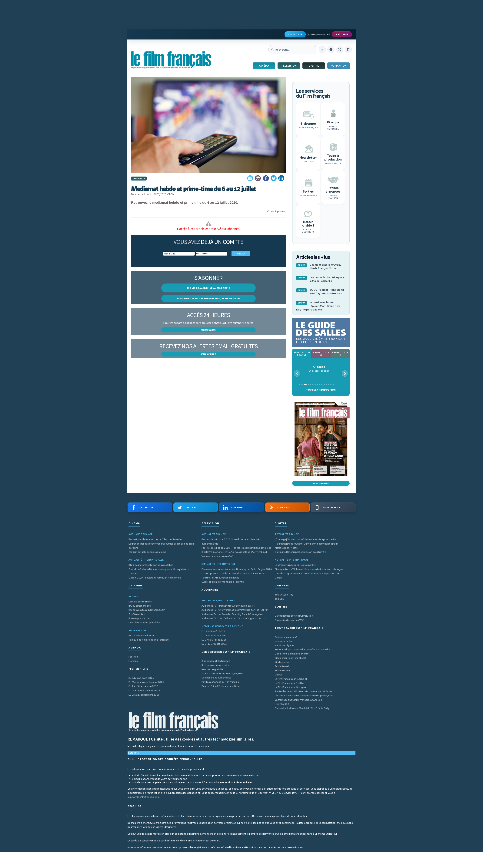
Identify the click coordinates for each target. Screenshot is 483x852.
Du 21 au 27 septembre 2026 (144, 694)
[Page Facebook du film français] (331, 49)
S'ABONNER (341, 34)
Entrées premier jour (139, 618)
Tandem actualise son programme (147, 552)
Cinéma (264, 65)
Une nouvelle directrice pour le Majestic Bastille (321, 279)
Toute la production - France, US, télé (222, 673)
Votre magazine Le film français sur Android (298, 699)
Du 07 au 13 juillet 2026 (214, 639)
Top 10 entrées (136, 614)
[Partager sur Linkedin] (281, 178)
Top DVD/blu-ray (284, 594)
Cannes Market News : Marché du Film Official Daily (302, 708)
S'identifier (295, 34)
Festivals (133, 656)
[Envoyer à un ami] (250, 178)
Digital (314, 65)
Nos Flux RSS (282, 704)
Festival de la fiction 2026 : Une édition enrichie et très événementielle (231, 541)
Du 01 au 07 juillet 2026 (214, 643)
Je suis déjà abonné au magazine (208, 288)
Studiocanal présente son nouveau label (150, 565)
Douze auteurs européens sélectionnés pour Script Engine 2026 (237, 569)
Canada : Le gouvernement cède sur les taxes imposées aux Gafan (307, 575)
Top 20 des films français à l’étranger (148, 639)
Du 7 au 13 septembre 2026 (143, 686)
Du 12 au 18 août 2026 (213, 631)
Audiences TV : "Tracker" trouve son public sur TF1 (228, 605)
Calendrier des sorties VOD (289, 620)
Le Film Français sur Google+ (290, 687)
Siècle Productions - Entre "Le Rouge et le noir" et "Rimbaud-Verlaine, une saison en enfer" (235, 554)
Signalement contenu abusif (290, 658)
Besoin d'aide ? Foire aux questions (221, 686)
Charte (278, 674)
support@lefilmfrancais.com (144, 797)
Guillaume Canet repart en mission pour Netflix (300, 552)
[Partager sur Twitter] (273, 178)
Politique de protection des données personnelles (302, 649)
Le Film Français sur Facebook (291, 679)
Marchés (133, 661)
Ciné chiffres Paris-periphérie (144, 622)
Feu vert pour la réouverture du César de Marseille (155, 539)
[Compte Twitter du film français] (339, 49)
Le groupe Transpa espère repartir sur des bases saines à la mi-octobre (162, 545)
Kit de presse (282, 662)
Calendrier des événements (216, 677)
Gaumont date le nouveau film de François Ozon (319, 266)
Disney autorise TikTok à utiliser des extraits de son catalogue (309, 569)
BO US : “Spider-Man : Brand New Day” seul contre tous (321, 291)
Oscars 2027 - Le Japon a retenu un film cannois (154, 577)
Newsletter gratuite (212, 669)
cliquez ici (208, 330)
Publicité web (282, 666)
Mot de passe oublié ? (319, 34)
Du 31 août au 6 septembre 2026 (146, 682)
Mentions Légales (284, 645)
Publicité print (282, 670)
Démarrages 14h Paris (140, 601)
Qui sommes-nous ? (286, 637)
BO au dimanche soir (139, 605)
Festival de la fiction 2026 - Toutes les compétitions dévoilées (236, 547)
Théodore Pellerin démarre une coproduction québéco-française (159, 571)
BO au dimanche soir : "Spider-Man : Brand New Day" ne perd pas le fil (318, 306)
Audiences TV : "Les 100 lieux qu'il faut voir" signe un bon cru (234, 618)
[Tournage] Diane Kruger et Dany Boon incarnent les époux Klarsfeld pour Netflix (306, 545)
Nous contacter (283, 641)
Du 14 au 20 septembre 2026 (144, 690)
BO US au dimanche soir (141, 635)
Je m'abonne (321, 483)
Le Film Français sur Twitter (289, 683)
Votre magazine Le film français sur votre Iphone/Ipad (304, 695)
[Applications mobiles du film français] (348, 49)
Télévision (289, 65)
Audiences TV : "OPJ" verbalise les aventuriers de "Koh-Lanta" (235, 609)
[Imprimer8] (258, 178)
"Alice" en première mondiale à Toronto (223, 581)
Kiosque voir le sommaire (215, 665)
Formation (339, 65)
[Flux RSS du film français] (322, 49)
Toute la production (320, 390)
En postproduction (319, 368)
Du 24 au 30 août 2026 (141, 678)
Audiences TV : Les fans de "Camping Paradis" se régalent (233, 614)
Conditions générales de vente (291, 653)
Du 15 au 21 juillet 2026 (214, 635)
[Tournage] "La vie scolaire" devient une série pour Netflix (305, 539)
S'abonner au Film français (216, 661)
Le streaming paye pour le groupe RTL (295, 565)
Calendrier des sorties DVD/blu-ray (294, 615)
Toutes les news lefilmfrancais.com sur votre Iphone (303, 691)
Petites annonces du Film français (220, 682)
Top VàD (279, 598)
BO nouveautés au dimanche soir (146, 609)
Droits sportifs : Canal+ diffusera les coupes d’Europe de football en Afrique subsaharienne (233, 575)
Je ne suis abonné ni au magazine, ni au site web (208, 298)
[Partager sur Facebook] (265, 178)
